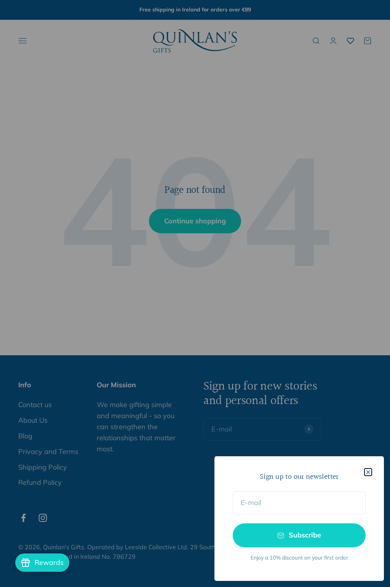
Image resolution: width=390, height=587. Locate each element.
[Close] (368, 472)
